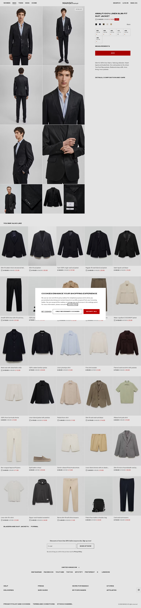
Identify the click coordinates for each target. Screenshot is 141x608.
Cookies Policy (73, 304)
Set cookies (46, 311)
